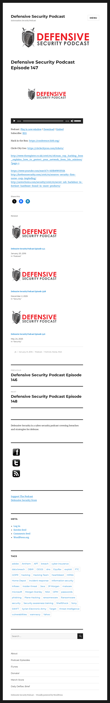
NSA (60, 352)
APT (36, 563)
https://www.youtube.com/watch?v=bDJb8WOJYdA (38, 170)
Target (52, 609)
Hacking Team (41, 575)
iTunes (14, 666)
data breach (18, 569)
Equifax (57, 569)
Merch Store (17, 680)
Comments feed (22, 533)
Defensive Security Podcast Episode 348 (28, 334)
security (16, 603)
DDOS (40, 569)
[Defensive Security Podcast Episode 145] (48, 232)
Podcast (38, 352)
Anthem (26, 563)
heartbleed (58, 575)
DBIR (31, 569)
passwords (67, 592)
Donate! (15, 673)
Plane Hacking (32, 597)
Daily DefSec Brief (20, 686)
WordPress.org (21, 537)
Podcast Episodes (20, 660)
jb (15, 352)
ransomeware (50, 597)
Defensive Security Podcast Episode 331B (28, 291)
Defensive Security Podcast (38, 16)
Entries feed (20, 529)
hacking (25, 575)
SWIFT (15, 609)
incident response (39, 580)
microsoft (17, 592)
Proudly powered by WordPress (49, 695)
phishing (16, 597)
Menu (93, 18)
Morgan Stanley (33, 592)
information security (62, 580)
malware (67, 586)
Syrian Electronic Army (34, 609)
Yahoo (46, 614)
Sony (74, 603)
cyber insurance (60, 563)
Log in (17, 526)
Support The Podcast (22, 496)
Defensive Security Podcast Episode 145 (28, 249)
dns (48, 569)
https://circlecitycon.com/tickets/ (46, 148)
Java (42, 586)
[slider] (78, 120)
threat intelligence (69, 609)
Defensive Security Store (24, 500)
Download (48, 129)
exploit (68, 569)
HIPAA (70, 575)
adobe (15, 563)
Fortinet (47, 352)
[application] (47, 121)
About (14, 653)
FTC (77, 569)
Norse (54, 352)
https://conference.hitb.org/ (44, 140)
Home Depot (19, 580)
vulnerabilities (19, 614)
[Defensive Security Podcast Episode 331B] (48, 274)
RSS (25, 133)
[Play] (14, 121)
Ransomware (68, 597)
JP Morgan (53, 586)
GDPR (15, 575)
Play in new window (31, 129)
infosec (16, 586)
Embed (60, 129)
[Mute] (72, 121)
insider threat (30, 586)
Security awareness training (38, 603)
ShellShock (62, 603)
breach (45, 563)
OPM (55, 592)
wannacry (35, 614)
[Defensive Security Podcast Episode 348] (48, 317)
